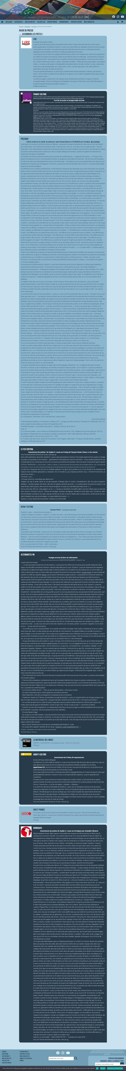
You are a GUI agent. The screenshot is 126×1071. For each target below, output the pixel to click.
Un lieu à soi (41, 22)
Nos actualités (30, 22)
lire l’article (95, 142)
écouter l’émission (79, 98)
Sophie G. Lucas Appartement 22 (67, 727)
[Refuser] (124, 1068)
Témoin (44, 575)
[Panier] (122, 22)
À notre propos (52, 22)
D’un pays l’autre (76, 22)
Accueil (21, 26)
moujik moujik (86, 572)
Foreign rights (64, 22)
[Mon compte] (118, 22)
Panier (22, 1061)
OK (97, 1068)
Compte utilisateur (26, 1058)
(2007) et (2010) (67, 113)
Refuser (103, 1068)
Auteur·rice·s (18, 22)
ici (55, 454)
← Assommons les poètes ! (31, 34)
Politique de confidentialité (115, 1068)
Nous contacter (89, 22)
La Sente (33, 26)
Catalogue (9, 22)
